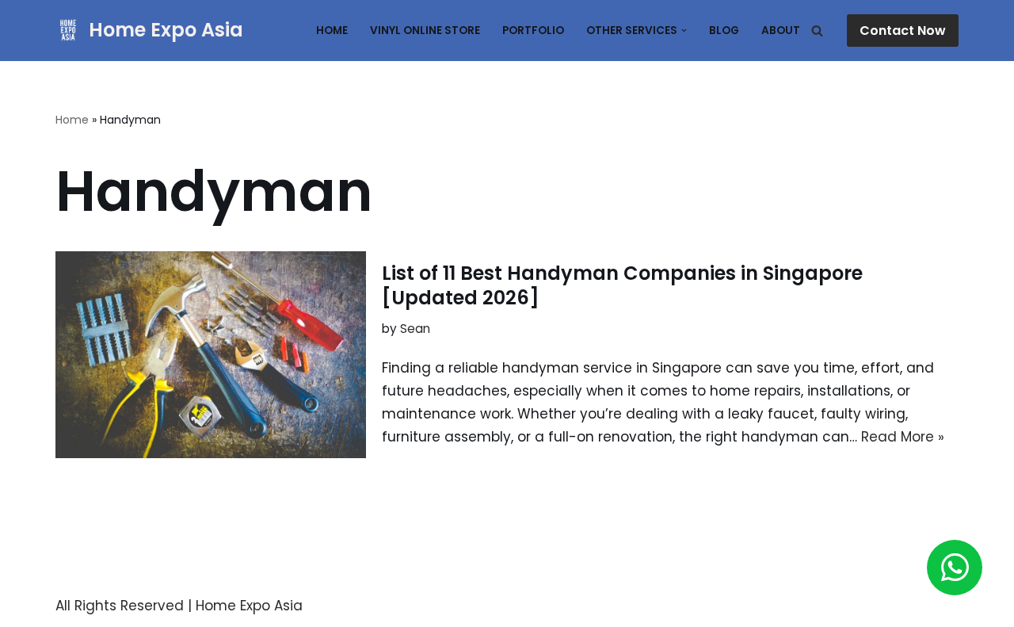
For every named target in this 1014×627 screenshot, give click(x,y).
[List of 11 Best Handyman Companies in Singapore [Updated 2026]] (210, 354)
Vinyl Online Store (425, 30)
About (780, 30)
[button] (684, 30)
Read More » (902, 436)
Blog (724, 30)
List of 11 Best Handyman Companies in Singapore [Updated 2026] (622, 285)
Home (332, 30)
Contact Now (903, 30)
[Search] (817, 30)
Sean (415, 328)
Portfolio (533, 30)
